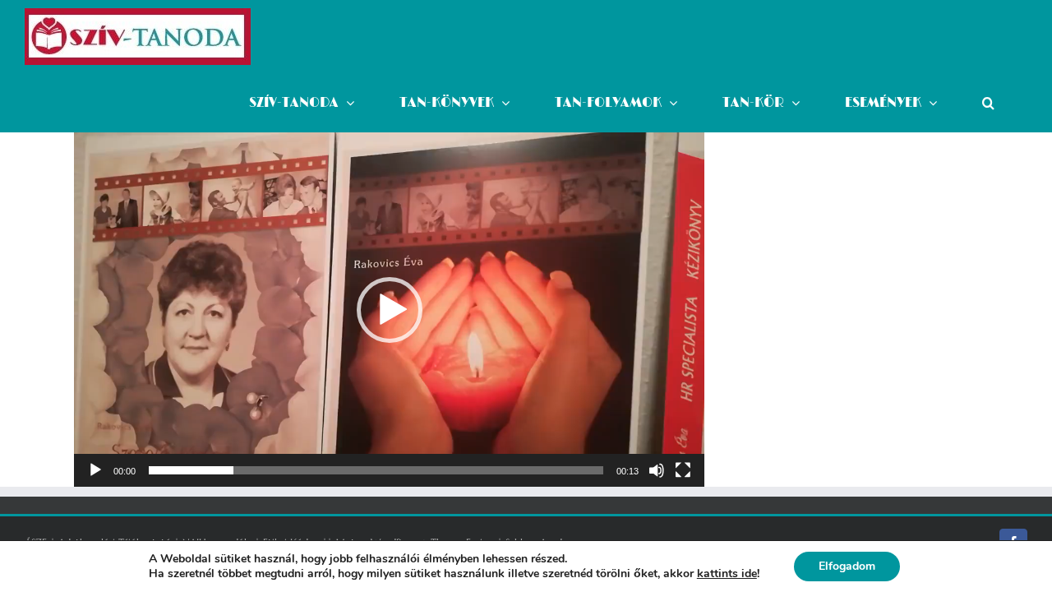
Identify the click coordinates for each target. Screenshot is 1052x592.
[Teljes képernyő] (683, 470)
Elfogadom (847, 566)
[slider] (376, 470)
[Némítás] (656, 470)
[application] (389, 309)
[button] (988, 102)
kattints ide (727, 574)
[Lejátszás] (95, 470)
